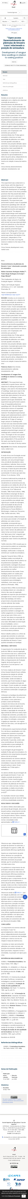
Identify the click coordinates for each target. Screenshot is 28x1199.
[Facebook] (15, 1163)
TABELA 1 (17, 822)
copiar (14, 33)
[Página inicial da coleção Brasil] (14, 1151)
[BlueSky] (10, 1163)
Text (4, 79)
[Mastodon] (12, 1163)
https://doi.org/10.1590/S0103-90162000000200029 (14, 29)
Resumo (4, 21)
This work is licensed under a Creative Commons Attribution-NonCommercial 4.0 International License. (12, 1100)
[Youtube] (17, 1163)
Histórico (5, 90)
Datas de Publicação (8, 86)
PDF (23, 21)
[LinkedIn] (14, 1163)
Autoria (14, 62)
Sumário (16, 18)
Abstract (5, 75)
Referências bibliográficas (10, 83)
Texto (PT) (14, 21)
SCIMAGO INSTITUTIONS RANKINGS (15, 65)
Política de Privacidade (14, 1196)
